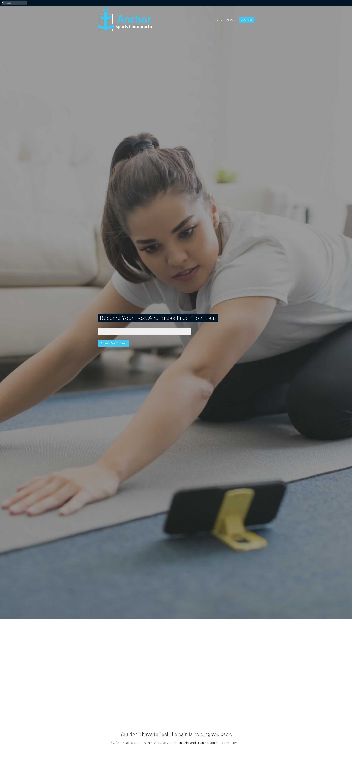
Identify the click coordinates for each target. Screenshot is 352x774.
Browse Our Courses (113, 343)
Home (218, 19)
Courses (247, 19)
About (230, 19)
